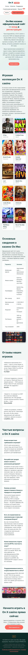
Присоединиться (18, 12)
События (12, 6)
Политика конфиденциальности (11, 649)
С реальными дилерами (10, 9)
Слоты (7, 6)
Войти (7, 12)
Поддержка (19, 6)
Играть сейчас (14, 64)
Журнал (21, 9)
